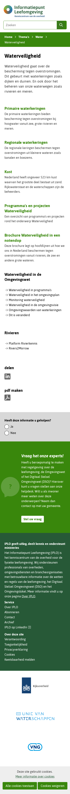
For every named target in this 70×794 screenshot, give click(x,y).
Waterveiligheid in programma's (30, 290)
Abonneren (11, 612)
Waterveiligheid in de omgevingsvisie (33, 305)
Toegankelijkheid (15, 644)
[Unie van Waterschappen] (35, 716)
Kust (8, 171)
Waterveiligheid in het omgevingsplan (34, 295)
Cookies (9, 654)
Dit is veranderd (19, 315)
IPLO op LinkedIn (17, 627)
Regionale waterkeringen (26, 142)
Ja (11, 426)
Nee (13, 433)
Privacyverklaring (16, 649)
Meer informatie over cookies (35, 776)
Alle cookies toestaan (20, 785)
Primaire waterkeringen (24, 108)
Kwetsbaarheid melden (19, 659)
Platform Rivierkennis (23, 343)
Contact (9, 617)
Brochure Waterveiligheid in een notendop (32, 237)
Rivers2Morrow (19, 348)
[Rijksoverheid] (35, 685)
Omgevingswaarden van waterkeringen (35, 310)
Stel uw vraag (33, 519)
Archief (9, 622)
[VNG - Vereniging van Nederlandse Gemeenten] (35, 747)
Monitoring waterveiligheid (27, 300)
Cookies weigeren (52, 785)
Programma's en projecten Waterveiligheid (27, 208)
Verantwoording (15, 639)
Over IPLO (28, 596)
